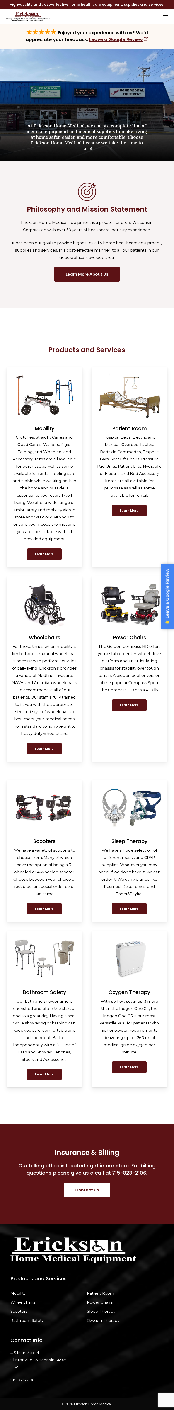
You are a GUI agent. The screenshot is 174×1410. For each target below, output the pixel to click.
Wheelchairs (22, 1302)
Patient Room (100, 1293)
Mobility (18, 1293)
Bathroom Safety (27, 1320)
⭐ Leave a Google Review (167, 597)
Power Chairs (100, 1302)
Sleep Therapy (101, 1311)
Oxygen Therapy (103, 1320)
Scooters (19, 1311)
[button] (165, 17)
